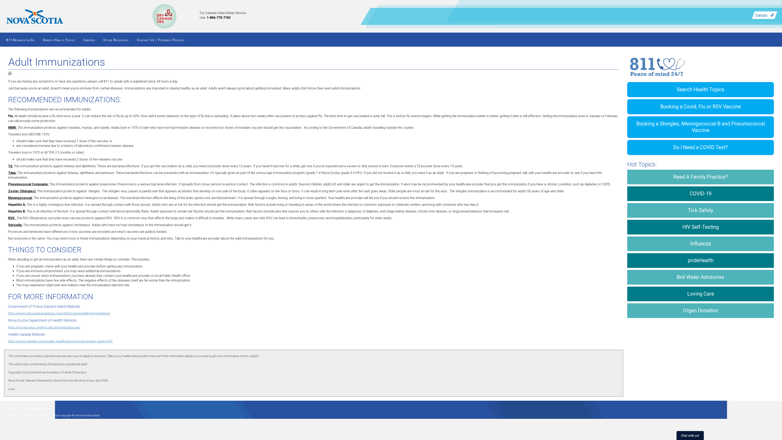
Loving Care (700, 294)
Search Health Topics (59, 40)
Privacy (10, 415)
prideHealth (701, 260)
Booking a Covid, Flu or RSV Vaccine (700, 107)
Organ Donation (700, 311)
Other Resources (116, 40)
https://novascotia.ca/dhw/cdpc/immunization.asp (44, 327)
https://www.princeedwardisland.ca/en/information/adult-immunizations (59, 313)
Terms (25, 415)
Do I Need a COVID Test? (700, 147)
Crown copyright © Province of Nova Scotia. (77, 415)
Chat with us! (690, 436)
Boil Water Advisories (700, 277)
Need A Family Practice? (700, 177)
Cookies (41, 415)
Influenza (700, 244)
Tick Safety (700, 210)
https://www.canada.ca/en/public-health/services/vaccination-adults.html (60, 341)
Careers (89, 40)
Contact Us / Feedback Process (161, 40)
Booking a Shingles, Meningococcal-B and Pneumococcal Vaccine (700, 127)
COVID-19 (701, 194)
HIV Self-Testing (700, 227)
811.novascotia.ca (20, 40)
